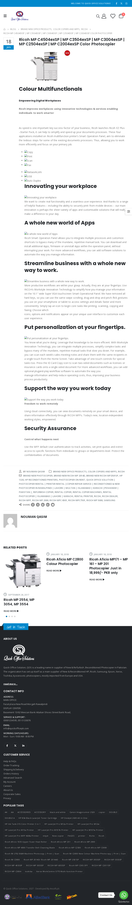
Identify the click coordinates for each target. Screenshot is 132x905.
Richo (92, 858)
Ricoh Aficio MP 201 (60, 864)
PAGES (71, 858)
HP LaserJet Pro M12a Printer (59, 847)
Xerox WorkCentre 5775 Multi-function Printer (59, 894)
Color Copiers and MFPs (102, 471)
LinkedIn (43, 505)
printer (81, 858)
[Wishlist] (112, 16)
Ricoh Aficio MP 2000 (84, 864)
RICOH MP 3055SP (91, 882)
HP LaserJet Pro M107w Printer (87, 853)
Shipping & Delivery (13, 792)
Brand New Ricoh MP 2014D (69, 475)
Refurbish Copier (43, 492)
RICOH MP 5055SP (35, 888)
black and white (58, 835)
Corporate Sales (12, 817)
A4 (6, 835)
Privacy (7, 821)
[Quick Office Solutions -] (19, 16)
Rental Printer (83, 496)
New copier (58, 858)
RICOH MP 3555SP (113, 882)
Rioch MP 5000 (94, 500)
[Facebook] (116, 3)
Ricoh (121, 471)
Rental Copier (63, 492)
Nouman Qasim (35, 471)
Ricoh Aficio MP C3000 (96, 870)
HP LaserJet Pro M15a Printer (19, 853)
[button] (6, 639)
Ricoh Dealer (110, 496)
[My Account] (104, 16)
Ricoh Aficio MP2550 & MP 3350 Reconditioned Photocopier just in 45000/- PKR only (108, 620)
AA (12, 835)
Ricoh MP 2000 (40, 500)
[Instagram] (126, 3)
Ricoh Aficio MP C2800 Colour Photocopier (21, 561)
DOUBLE (113, 835)
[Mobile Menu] (6, 16)
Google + (48, 505)
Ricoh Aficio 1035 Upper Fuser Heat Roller (26, 864)
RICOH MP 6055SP (56, 888)
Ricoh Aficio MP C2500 (70, 870)
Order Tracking (11, 788)
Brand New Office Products (70, 471)
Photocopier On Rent (72, 479)
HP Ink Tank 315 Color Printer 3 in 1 (23, 847)
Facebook (33, 505)
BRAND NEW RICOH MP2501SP (102, 475)
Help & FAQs (9, 784)
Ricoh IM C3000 (12, 882)
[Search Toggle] (98, 16)
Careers (7, 808)
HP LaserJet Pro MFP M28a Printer (22, 858)
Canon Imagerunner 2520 (82, 835)
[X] (121, 3)
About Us (8, 812)
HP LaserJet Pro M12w (89, 847)
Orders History (11, 796)
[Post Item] (109, 577)
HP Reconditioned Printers (41, 479)
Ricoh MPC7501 (76, 500)
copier (102, 835)
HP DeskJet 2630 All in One (74, 841)
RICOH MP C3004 (13, 894)
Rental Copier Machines (87, 492)
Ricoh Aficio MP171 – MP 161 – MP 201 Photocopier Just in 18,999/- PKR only (65, 566)
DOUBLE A (10, 841)
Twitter (38, 505)
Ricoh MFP (25, 500)
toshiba (28, 894)
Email (53, 505)
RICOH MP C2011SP (101, 888)
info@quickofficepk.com (16, 751)
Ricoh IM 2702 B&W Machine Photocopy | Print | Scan (32, 876)
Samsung (109, 500)
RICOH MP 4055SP (13, 888)
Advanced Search (12, 800)
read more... (10, 706)
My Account (9, 804)
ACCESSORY (40, 835)
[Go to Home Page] (4, 29)
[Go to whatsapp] (123, 895)
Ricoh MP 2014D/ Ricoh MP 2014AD (41, 882)
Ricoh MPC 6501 (58, 500)
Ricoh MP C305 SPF (78, 888)
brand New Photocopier (38, 475)
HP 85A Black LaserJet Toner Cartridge (38, 841)
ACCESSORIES (24, 835)
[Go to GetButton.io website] (123, 902)
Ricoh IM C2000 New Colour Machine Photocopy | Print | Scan (94, 876)
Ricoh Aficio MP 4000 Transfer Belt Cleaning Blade (30, 870)
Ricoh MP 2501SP (70, 882)
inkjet (45, 858)
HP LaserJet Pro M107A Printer (53, 853)
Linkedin (23, 768)
